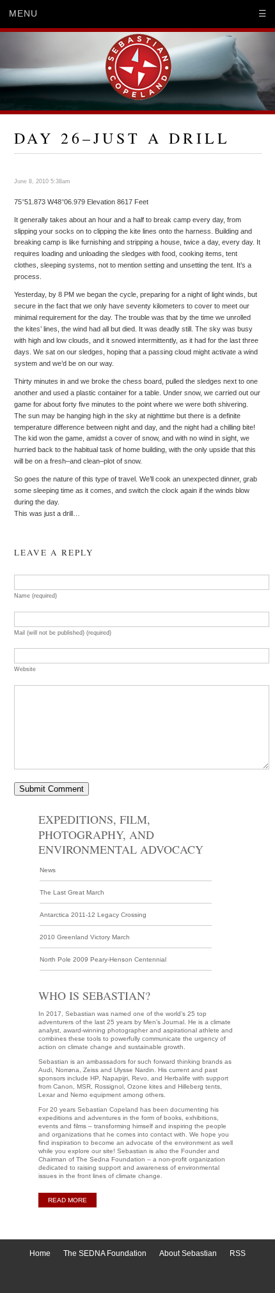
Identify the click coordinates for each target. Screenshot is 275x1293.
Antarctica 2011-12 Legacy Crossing (93, 914)
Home (40, 1253)
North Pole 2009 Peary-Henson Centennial (103, 959)
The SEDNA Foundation (104, 1253)
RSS (238, 1253)
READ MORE (67, 1200)
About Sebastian (188, 1253)
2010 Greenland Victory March (85, 937)
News (48, 869)
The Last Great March (72, 892)
